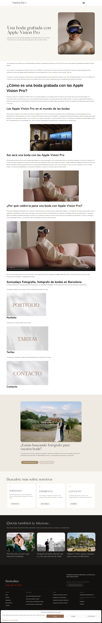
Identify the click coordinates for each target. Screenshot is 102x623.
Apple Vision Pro (61, 274)
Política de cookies (5, 620)
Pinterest (82, 604)
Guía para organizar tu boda (32, 599)
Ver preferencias (91, 616)
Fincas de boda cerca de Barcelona (34, 604)
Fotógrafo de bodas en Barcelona (60, 600)
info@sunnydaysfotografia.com (87, 594)
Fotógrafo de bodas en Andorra (60, 603)
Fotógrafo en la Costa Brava (59, 597)
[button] (83, 3)
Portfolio (7, 597)
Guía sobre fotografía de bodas (33, 596)
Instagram (82, 601)
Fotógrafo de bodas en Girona (60, 594)
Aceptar (55, 616)
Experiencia (8, 600)
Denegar (73, 616)
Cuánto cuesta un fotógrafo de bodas (34, 601)
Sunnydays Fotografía (46, 285)
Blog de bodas (8, 603)
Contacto (7, 605)
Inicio (6, 594)
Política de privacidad (14, 620)
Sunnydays (12, 581)
